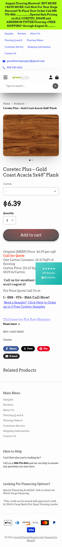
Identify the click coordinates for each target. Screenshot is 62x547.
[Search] (55, 86)
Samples (9, 33)
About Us (35, 33)
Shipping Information (39, 47)
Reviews (22, 33)
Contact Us (10, 53)
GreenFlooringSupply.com (29, 537)
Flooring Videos (35, 40)
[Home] (20, 77)
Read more (10, 323)
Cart (57, 77)
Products (19, 103)
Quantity (8, 213)
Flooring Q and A (13, 40)
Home (6, 103)
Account (51, 77)
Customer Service (14, 47)
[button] (49, 273)
